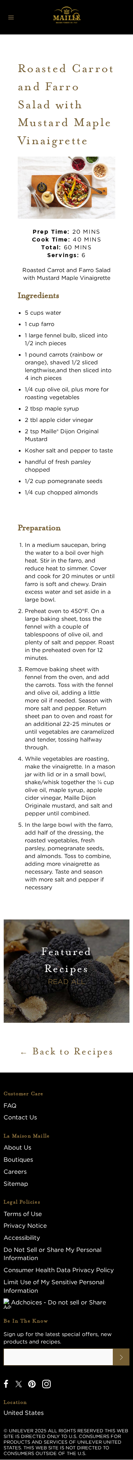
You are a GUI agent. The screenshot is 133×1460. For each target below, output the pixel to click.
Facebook (6, 1384)
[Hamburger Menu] (11, 17)
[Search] (77, 17)
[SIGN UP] (121, 1357)
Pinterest (32, 1384)
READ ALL (66, 981)
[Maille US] (66, 17)
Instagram (46, 1384)
